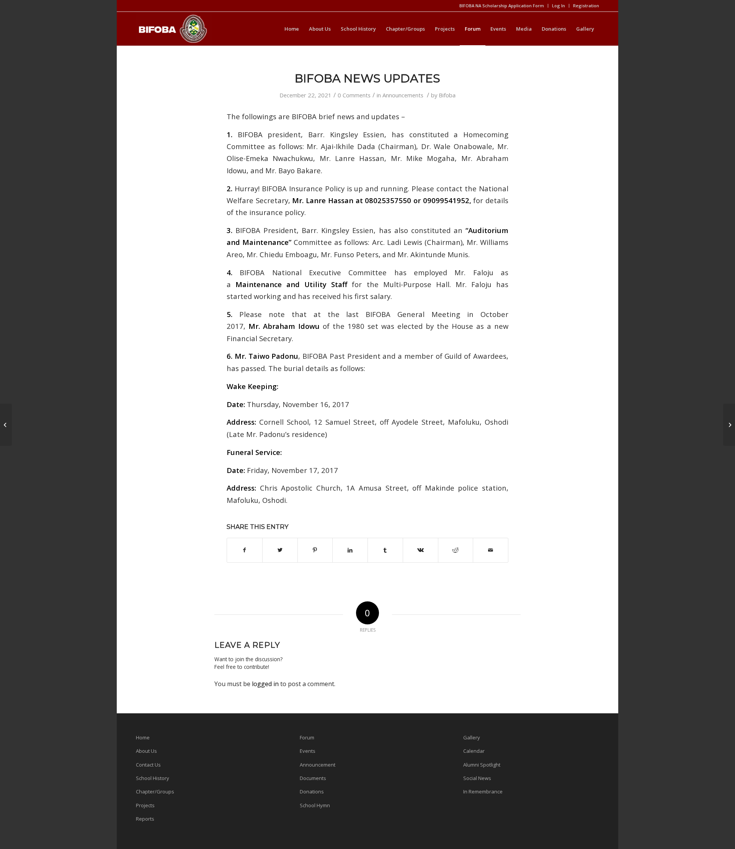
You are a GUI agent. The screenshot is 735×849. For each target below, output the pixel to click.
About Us (146, 750)
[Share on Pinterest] (315, 550)
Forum (307, 737)
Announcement (317, 764)
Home (143, 737)
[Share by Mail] (490, 550)
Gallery (471, 737)
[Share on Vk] (420, 550)
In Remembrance (483, 791)
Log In (558, 5)
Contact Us (148, 764)
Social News (477, 778)
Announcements (402, 95)
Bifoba (447, 95)
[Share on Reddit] (455, 550)
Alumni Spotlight (481, 764)
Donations (312, 791)
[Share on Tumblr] (385, 550)
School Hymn (315, 805)
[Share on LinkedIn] (350, 550)
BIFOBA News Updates (367, 78)
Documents (313, 778)
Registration (586, 5)
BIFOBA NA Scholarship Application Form (501, 5)
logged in (265, 684)
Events (307, 750)
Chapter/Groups (155, 791)
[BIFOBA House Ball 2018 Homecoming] (6, 425)
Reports (145, 818)
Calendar (474, 750)
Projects (145, 805)
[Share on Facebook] (244, 550)
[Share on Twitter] (280, 550)
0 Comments (354, 95)
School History (152, 778)
